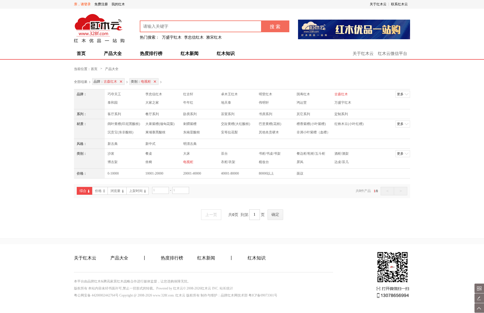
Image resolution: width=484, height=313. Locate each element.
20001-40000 (192, 173)
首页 (81, 53)
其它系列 (303, 114)
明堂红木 (265, 94)
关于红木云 (378, 4)
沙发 (111, 154)
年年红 (188, 103)
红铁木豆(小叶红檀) (349, 124)
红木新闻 (190, 53)
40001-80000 (230, 173)
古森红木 (341, 94)
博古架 (113, 162)
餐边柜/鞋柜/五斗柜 (311, 154)
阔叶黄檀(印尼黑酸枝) (124, 124)
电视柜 (188, 162)
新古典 (113, 144)
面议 (300, 173)
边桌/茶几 (341, 162)
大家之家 (152, 103)
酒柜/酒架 (341, 154)
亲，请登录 (82, 4)
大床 (186, 154)
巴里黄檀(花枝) (270, 124)
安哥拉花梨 (229, 132)
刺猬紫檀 (190, 124)
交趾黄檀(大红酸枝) (235, 124)
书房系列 (265, 114)
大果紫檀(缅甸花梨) (159, 124)
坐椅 (148, 162)
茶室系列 (227, 114)
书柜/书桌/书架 (270, 154)
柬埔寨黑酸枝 (155, 132)
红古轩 (188, 94)
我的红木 (118, 4)
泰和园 (113, 103)
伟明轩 (264, 103)
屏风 (300, 162)
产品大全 (113, 53)
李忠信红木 (153, 94)
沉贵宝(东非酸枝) (120, 132)
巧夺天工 (114, 94)
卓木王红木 (229, 94)
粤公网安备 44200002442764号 (96, 295)
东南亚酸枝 (191, 132)
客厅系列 (114, 114)
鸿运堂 (302, 103)
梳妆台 (264, 162)
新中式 (150, 144)
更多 (400, 94)
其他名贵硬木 (269, 132)
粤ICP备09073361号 (262, 295)
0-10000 (113, 173)
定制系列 (341, 114)
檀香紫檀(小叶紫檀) (311, 124)
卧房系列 (190, 114)
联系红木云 (399, 4)
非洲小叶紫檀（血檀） (313, 132)
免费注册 (101, 4)
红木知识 (226, 53)
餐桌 (148, 154)
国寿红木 (303, 94)
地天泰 (226, 103)
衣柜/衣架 (228, 162)
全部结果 (80, 81)
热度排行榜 (151, 53)
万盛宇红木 (342, 103)
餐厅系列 (152, 114)
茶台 (224, 154)
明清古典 (190, 144)
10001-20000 (154, 173)
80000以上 (266, 173)
